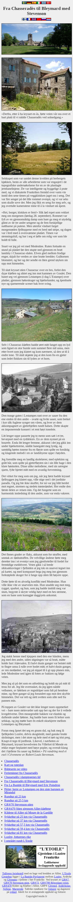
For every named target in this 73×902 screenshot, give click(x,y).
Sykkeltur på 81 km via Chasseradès (25, 832)
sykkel (13, 891)
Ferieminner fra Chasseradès (21, 773)
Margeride (17, 888)
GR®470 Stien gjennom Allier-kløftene (27, 808)
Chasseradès (11, 761)
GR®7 (65, 879)
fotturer (52, 888)
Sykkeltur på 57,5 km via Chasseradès (26, 824)
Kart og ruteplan (14, 764)
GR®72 (35, 882)
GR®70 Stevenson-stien (18, 804)
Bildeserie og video (15, 769)
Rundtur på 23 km (15, 796)
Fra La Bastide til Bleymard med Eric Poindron (32, 785)
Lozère (57, 876)
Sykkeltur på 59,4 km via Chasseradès (26, 828)
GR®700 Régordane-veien (54, 882)
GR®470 (7, 885)
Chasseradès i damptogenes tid (22, 777)
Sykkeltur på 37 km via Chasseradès (25, 820)
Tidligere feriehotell (12, 873)
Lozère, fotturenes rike (17, 836)
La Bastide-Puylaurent (33, 876)
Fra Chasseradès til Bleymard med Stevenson (31, 781)
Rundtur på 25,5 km (16, 800)
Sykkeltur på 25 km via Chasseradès (25, 816)
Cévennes (12, 879)
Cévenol (52, 885)
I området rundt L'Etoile (18, 840)
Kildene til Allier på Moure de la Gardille (28, 812)
